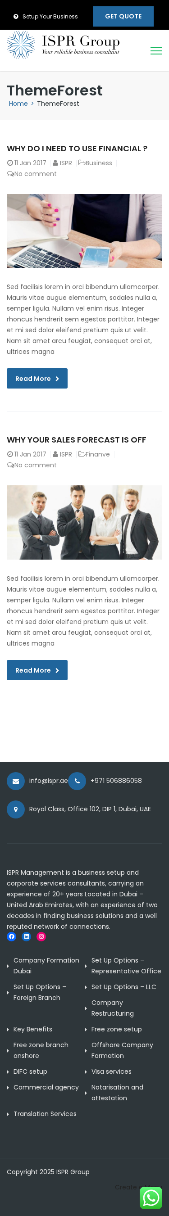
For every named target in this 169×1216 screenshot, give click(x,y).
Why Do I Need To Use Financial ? (77, 148)
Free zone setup (116, 1029)
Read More (33, 378)
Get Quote (123, 16)
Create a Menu (138, 1187)
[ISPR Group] (63, 44)
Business (99, 162)
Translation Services (45, 1113)
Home (18, 103)
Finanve (98, 454)
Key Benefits (33, 1029)
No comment (35, 173)
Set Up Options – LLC (123, 986)
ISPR (66, 162)
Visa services (111, 1071)
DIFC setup (30, 1071)
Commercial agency (46, 1087)
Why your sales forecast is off (76, 439)
